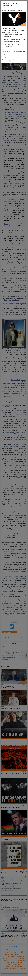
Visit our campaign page (8, 51)
